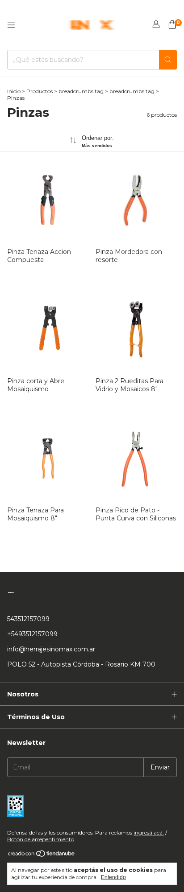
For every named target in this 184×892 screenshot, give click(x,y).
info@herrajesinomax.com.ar (51, 649)
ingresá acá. (149, 832)
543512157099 (28, 619)
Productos (39, 91)
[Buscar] (168, 60)
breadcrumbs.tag (81, 91)
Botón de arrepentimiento (40, 839)
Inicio (14, 91)
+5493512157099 (32, 634)
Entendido (113, 877)
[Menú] (11, 25)
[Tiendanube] (41, 855)
